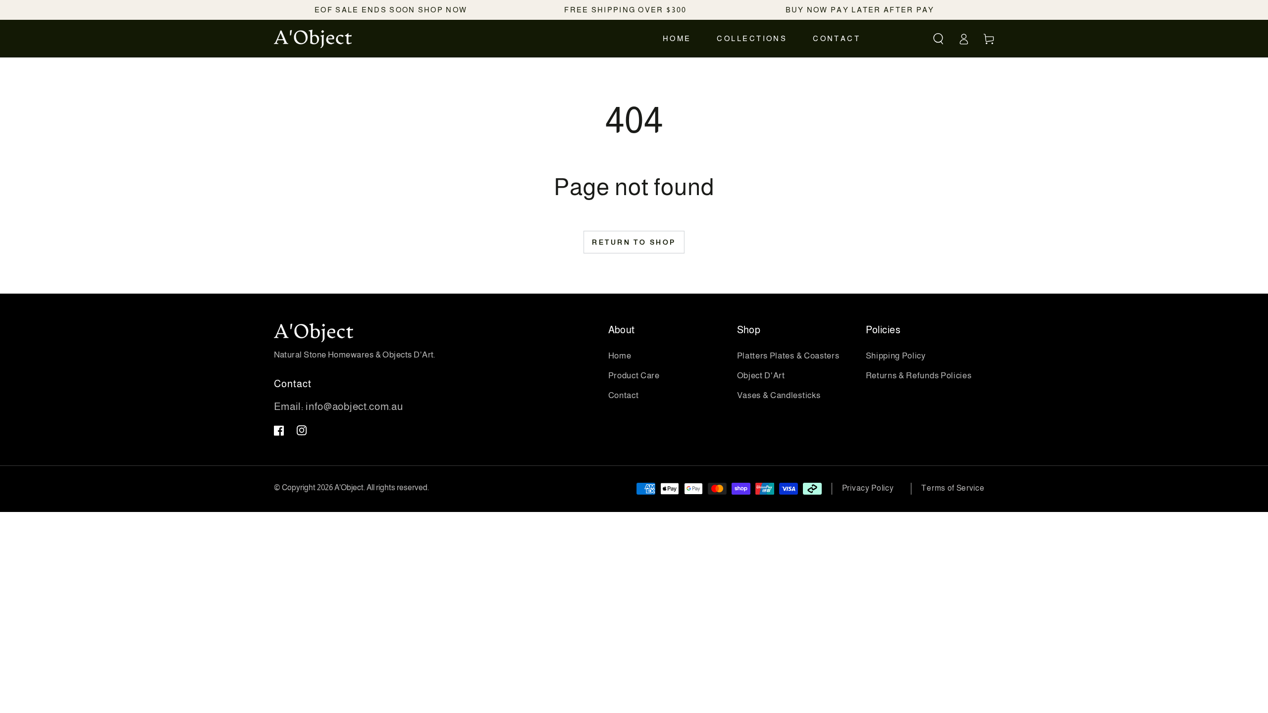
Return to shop (634, 242)
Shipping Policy (896, 355)
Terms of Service (952, 488)
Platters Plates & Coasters (788, 355)
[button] (938, 38)
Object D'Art (761, 375)
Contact (623, 395)
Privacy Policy (868, 488)
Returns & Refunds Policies (919, 375)
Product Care (634, 375)
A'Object (349, 487)
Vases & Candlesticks (779, 395)
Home (620, 355)
